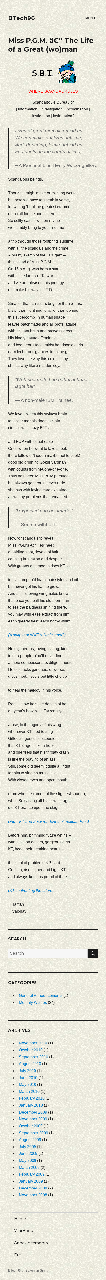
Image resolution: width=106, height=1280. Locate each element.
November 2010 (33, 1043)
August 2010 (30, 1064)
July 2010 (27, 1071)
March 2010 (29, 1091)
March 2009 (29, 1167)
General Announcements (40, 995)
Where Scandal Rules (53, 91)
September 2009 (33, 1133)
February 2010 (32, 1098)
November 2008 (33, 1195)
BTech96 (21, 18)
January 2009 (31, 1181)
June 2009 (28, 1154)
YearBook (23, 1230)
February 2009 (32, 1174)
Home (20, 1218)
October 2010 (31, 1050)
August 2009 (30, 1140)
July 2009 (27, 1147)
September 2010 (33, 1057)
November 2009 (33, 1119)
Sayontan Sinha (36, 1270)
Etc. (17, 1255)
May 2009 (27, 1160)
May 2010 (27, 1084)
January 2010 (31, 1105)
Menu (90, 18)
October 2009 (31, 1126)
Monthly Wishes (33, 1002)
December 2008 (33, 1188)
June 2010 (28, 1078)
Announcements (31, 1243)
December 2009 (33, 1112)
